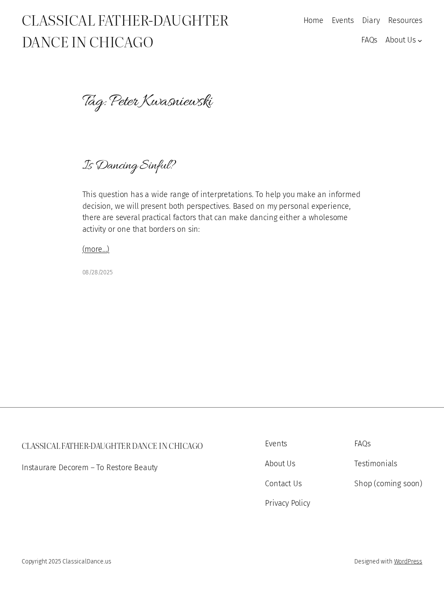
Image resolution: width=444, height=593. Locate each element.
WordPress (408, 561)
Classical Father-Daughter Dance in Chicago (125, 30)
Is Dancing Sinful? (129, 166)
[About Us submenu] (420, 40)
